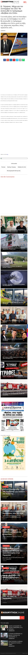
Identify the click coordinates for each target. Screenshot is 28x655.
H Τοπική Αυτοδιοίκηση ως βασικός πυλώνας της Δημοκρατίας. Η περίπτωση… (14, 248)
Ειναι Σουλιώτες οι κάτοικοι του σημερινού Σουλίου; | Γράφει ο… (12, 267)
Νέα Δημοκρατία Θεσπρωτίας (13, 170)
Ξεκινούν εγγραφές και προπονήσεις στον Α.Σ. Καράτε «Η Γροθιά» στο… (13, 376)
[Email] (20, 60)
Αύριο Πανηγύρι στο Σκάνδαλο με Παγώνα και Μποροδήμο (12, 532)
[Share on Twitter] (17, 60)
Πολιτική (3, 167)
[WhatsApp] (23, 60)
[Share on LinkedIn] (11, 60)
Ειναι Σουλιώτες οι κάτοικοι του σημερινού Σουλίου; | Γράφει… (15, 643)
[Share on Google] (7, 60)
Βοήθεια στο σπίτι (22, 167)
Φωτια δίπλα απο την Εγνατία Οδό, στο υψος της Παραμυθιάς (14, 596)
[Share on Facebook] (4, 60)
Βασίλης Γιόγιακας (11, 167)
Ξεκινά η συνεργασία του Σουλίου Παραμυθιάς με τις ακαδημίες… (15, 627)
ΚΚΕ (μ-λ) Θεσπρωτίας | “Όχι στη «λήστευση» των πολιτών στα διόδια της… (14, 491)
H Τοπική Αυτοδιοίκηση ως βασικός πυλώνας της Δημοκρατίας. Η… (15, 635)
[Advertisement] (14, 80)
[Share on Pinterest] (14, 60)
